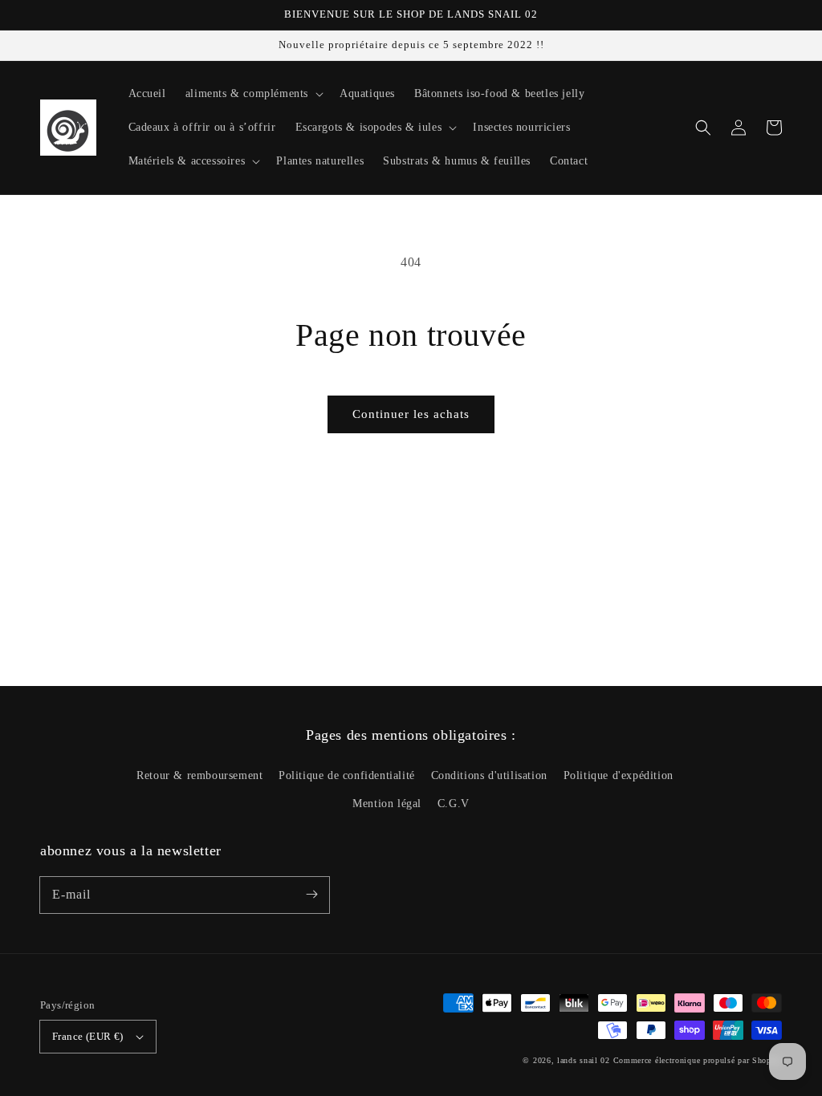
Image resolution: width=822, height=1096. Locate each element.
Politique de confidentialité (347, 775)
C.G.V (453, 804)
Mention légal (386, 804)
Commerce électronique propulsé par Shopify (697, 1060)
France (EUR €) (88, 1036)
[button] (703, 127)
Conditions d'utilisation (489, 775)
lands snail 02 (583, 1060)
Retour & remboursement (199, 775)
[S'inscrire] (311, 894)
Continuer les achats (411, 414)
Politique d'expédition (618, 775)
